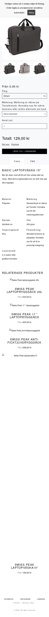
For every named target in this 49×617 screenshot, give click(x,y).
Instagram (25, 599)
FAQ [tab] (32, 161)
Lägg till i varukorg (24, 151)
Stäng (31, 12)
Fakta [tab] (17, 161)
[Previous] (4, 66)
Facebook (8, 599)
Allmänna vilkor (28, 603)
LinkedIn (41, 599)
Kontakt (17, 603)
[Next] (45, 66)
